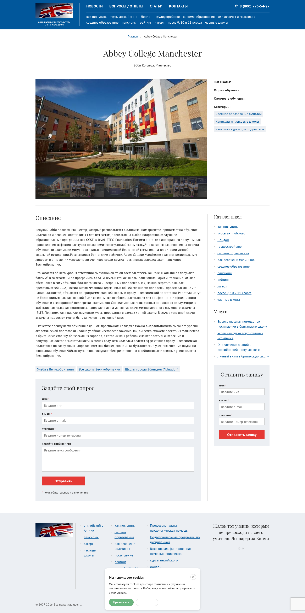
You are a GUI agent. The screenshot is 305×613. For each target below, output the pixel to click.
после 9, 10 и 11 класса (185, 22)
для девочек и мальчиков (236, 16)
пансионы (129, 22)
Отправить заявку (242, 434)
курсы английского (124, 16)
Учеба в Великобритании (55, 369)
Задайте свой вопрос (56, 443)
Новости (94, 6)
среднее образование (102, 22)
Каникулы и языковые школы (237, 121)
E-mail (47, 414)
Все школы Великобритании (99, 369)
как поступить (96, 16)
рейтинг (145, 22)
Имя (46, 399)
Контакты (178, 6)
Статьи (156, 6)
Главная (133, 36)
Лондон (146, 16)
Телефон (49, 429)
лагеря (160, 22)
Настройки (147, 602)
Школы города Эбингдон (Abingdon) (151, 369)
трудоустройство (168, 16)
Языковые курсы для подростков (240, 129)
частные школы (216, 22)
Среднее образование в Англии (239, 114)
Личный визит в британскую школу (243, 356)
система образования (199, 16)
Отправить (63, 481)
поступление (124, 555)
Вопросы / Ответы (126, 6)
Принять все (121, 602)
